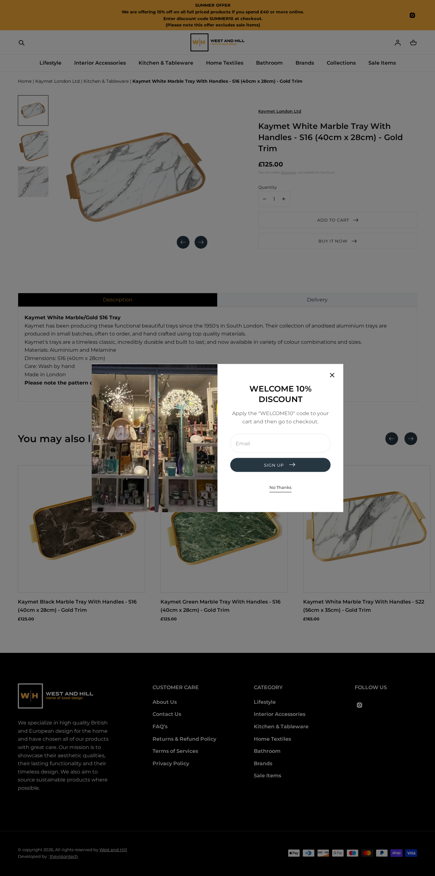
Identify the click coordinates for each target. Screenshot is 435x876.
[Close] (332, 376)
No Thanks (280, 487)
